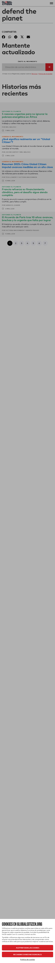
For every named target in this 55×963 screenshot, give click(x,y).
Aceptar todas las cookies (27, 948)
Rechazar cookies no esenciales (27, 954)
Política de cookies (27, 959)
